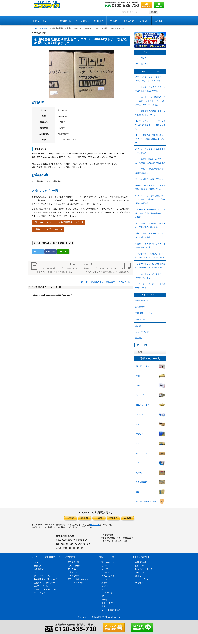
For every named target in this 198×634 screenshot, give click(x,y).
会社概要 (38, 566)
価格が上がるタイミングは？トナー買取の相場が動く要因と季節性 (150, 187)
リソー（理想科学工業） (146, 501)
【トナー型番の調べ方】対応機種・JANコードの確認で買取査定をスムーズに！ (150, 139)
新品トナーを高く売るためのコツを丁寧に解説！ (150, 151)
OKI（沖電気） (142, 482)
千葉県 (99, 518)
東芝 (138, 492)
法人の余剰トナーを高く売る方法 (149, 179)
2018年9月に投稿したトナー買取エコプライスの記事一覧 (105, 282)
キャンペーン (141, 319)
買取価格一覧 (65, 21)
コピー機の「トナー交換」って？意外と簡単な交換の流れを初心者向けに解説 (150, 213)
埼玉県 (84, 518)
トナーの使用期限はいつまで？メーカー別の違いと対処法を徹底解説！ (150, 161)
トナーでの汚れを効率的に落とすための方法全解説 (150, 171)
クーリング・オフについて (45, 589)
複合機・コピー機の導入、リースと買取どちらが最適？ (150, 245)
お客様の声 (140, 307)
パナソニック (141, 453)
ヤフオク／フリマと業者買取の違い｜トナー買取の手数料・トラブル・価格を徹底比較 (150, 199)
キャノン (140, 385)
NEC (138, 443)
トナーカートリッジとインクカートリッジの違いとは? (150, 276)
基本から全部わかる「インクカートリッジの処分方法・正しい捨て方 (150, 79)
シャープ (140, 395)
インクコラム (141, 64)
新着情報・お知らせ (143, 313)
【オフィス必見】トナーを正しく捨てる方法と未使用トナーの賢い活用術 (150, 125)
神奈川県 (113, 518)
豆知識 (138, 326)
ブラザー (140, 414)
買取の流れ (72, 569)
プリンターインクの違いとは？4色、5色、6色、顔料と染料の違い (149, 256)
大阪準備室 (39, 569)
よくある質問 (73, 576)
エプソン (140, 434)
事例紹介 (114, 21)
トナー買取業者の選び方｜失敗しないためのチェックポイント (150, 113)
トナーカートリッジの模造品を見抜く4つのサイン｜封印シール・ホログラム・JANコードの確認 (150, 101)
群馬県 (127, 518)
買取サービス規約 (41, 586)
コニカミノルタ (142, 405)
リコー (139, 376)
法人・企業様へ (82, 21)
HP (137, 463)
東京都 (70, 518)
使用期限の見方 (141, 300)
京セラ (139, 424)
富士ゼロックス (142, 366)
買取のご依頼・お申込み (78, 579)
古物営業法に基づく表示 (44, 583)
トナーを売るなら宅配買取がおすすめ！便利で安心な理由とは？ (150, 225)
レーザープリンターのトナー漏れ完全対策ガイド (150, 286)
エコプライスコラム (76, 583)
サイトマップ (39, 593)
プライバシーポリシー (43, 576)
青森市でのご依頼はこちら (46, 229)
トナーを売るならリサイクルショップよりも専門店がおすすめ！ (150, 89)
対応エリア (129, 21)
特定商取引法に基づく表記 (45, 579)
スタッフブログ (141, 332)
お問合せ (38, 572)
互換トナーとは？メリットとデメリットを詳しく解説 (150, 235)
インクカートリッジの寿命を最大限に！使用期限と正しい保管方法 (150, 266)
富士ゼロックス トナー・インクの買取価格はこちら (57, 222)
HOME (36, 21)
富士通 (139, 472)
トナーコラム (141, 58)
